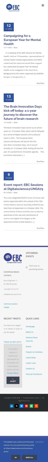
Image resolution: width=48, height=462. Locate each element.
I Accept (13, 380)
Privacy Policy (12, 373)
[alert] (35, 267)
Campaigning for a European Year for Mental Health (22, 40)
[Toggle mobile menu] (43, 5)
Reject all (29, 457)
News (15, 48)
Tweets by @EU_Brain (12, 342)
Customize (39, 442)
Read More (40, 83)
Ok (16, 457)
